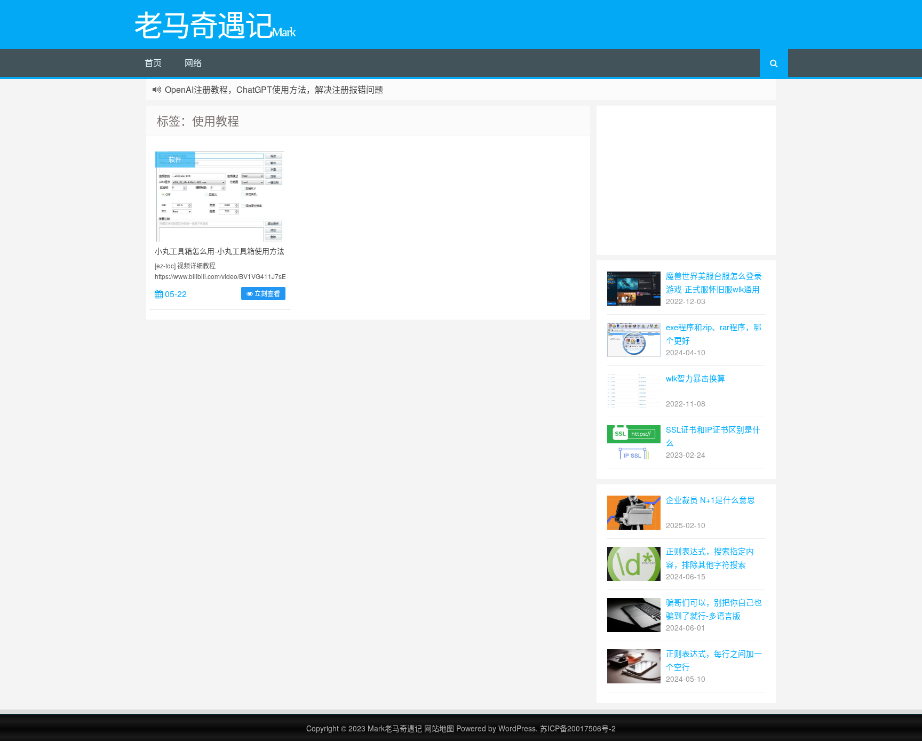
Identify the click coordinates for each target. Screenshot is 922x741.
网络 (193, 63)
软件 (175, 159)
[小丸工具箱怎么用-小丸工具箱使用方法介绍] (220, 195)
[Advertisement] (686, 180)
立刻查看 (266, 293)
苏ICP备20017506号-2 (578, 728)
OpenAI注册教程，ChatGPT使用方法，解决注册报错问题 (274, 89)
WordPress (517, 728)
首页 (153, 63)
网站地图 (440, 728)
